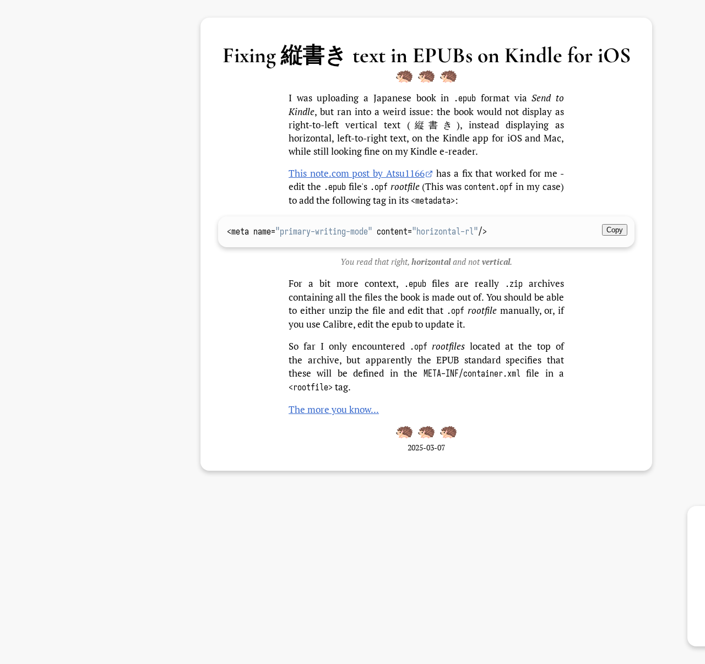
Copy (614, 230)
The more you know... (334, 409)
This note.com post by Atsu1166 (357, 173)
